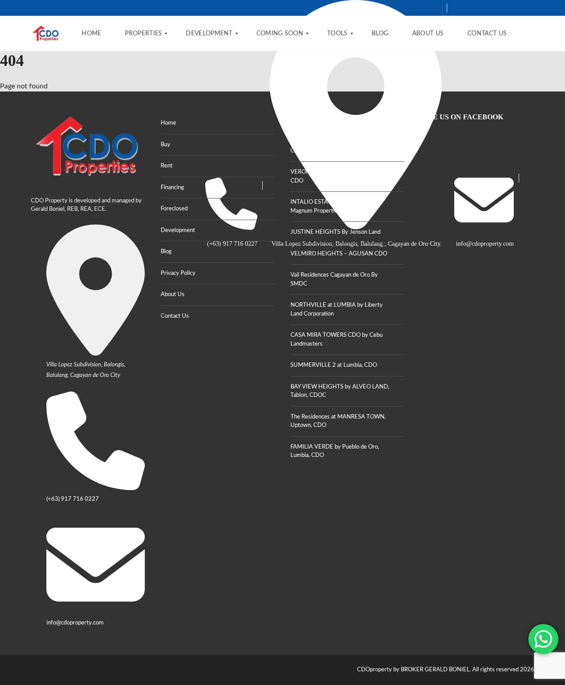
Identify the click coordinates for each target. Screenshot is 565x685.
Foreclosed (174, 209)
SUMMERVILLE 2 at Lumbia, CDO (333, 365)
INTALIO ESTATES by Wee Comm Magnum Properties (333, 206)
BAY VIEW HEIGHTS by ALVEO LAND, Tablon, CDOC (339, 391)
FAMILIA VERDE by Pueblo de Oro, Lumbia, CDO (334, 451)
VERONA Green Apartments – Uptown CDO (339, 176)
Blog (166, 252)
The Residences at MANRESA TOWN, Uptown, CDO (338, 421)
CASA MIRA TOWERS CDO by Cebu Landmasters (336, 339)
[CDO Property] (45, 33)
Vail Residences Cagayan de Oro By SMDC (334, 279)
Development (178, 230)
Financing (172, 187)
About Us (173, 294)
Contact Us (175, 316)
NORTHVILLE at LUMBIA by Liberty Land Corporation (336, 309)
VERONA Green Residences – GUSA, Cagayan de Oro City (337, 146)
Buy (165, 145)
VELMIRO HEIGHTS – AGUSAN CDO (338, 254)
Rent (167, 166)
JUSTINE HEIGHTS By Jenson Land (335, 232)
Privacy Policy (178, 273)
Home (168, 123)
